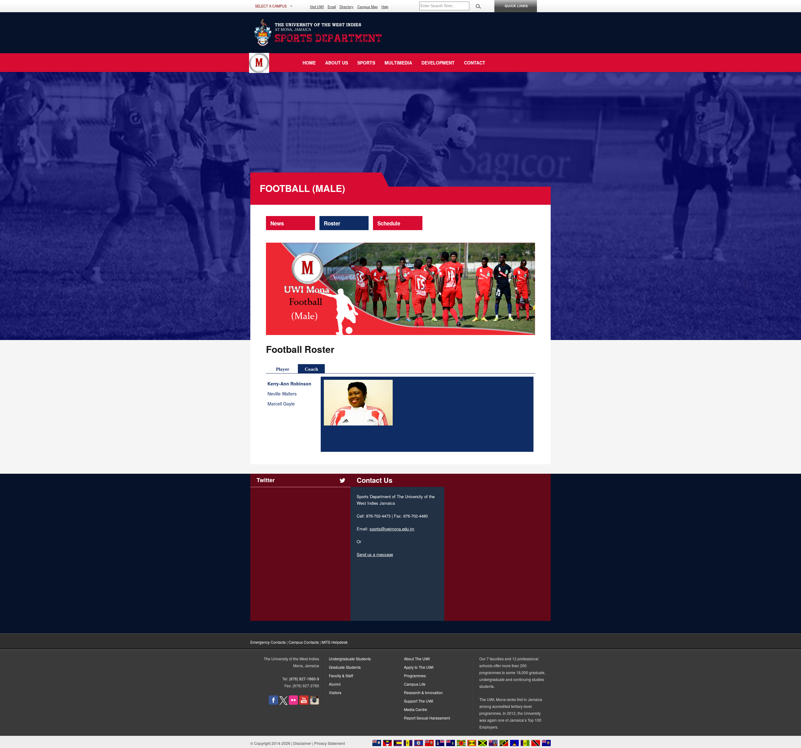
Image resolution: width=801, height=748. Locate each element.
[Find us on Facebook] (273, 703)
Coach (311, 369)
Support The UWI (418, 701)
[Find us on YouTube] (304, 703)
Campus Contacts (303, 642)
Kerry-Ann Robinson (291, 384)
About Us (336, 62)
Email (332, 6)
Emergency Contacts (268, 642)
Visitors (335, 692)
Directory (346, 6)
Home (309, 62)
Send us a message (375, 554)
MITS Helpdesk (335, 642)
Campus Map (367, 6)
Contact (474, 62)
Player (282, 369)
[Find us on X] (283, 703)
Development (438, 62)
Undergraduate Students (350, 658)
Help (384, 6)
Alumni (335, 684)
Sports (366, 62)
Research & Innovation (423, 692)
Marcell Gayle (281, 404)
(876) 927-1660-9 (304, 678)
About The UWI (417, 658)
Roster (332, 223)
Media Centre (415, 709)
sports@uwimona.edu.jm (392, 529)
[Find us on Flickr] (293, 703)
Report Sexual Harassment (427, 717)
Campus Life (415, 684)
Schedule (388, 223)
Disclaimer (302, 743)
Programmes (415, 675)
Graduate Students (345, 667)
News (277, 223)
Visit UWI (317, 6)
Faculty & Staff (341, 675)
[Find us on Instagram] (314, 703)
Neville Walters (282, 394)
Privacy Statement (329, 743)
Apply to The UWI (418, 667)
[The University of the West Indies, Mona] (334, 32)
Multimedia (398, 62)
